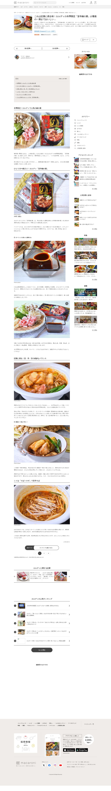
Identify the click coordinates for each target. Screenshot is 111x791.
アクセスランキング (42, 725)
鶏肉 (63, 6)
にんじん (50, 6)
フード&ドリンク (72, 723)
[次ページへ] (48, 553)
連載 (24, 725)
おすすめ (83, 2)
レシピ (30, 723)
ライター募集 (80, 762)
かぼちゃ (31, 6)
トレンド (78, 2)
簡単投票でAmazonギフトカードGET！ (45, 31)
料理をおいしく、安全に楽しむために (88, 764)
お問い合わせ (86, 762)
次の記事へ (55, 48)
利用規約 (73, 766)
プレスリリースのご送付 (72, 764)
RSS (79, 764)
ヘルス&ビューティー (60, 723)
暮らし (51, 723)
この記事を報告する (66, 541)
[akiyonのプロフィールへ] (42, 57)
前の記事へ (28, 48)
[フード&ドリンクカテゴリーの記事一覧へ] (36, 35)
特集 (19, 725)
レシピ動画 (71, 2)
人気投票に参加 (61, 725)
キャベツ (41, 6)
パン (60, 6)
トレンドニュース (22, 723)
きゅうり (36, 6)
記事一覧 (69, 762)
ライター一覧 (74, 762)
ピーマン (26, 6)
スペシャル (52, 725)
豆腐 (45, 6)
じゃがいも (55, 6)
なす (22, 6)
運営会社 (69, 766)
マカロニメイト (31, 725)
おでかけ (45, 723)
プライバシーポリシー (80, 766)
